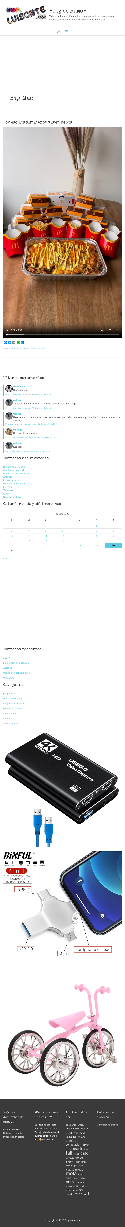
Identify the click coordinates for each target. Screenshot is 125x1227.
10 (12, 535)
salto (68, 1190)
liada (68, 1166)
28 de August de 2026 (41, 408)
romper (69, 1186)
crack (77, 1149)
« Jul (5, 558)
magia (74, 1165)
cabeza (84, 1128)
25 (28, 545)
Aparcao (7, 667)
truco (78, 1194)
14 (79, 535)
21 (79, 540)
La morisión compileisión (16, 663)
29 (96, 545)
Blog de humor (67, 11)
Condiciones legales (107, 1124)
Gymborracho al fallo (14, 470)
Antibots (7, 477)
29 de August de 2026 (41, 394)
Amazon (70, 1128)
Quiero (6, 493)
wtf (86, 1194)
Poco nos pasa (11, 480)
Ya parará (8, 490)
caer (69, 1133)
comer (81, 1137)
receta (80, 1182)
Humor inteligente (12, 698)
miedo (79, 1169)
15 (96, 535)
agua (81, 1124)
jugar (77, 1162)
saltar (83, 1186)
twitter (6, 718)
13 (62, 535)
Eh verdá (8, 487)
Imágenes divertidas (13, 703)
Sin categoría (10, 713)
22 (96, 540)
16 (113, 535)
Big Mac (24, 348)
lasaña (42, 348)
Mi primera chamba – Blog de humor (20, 424)
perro (71, 1182)
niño (68, 1178)
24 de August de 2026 (40, 451)
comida (33, 348)
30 (113, 545)
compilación (73, 1144)
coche (71, 1137)
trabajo (69, 1194)
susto (74, 1190)
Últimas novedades (13, 1133)
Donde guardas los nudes (16, 473)
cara (76, 1133)
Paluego (17, 429)
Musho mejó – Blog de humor (17, 394)
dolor (86, 1149)
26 (45, 545)
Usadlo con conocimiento (16, 673)
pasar (75, 1178)
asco (77, 1129)
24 (11, 545)
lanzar (84, 1162)
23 (113, 540)
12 (45, 535)
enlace (49, 1132)
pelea (82, 1178)
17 (12, 540)
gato (84, 1153)
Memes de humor (12, 708)
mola (71, 1173)
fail (69, 1153)
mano (80, 1165)
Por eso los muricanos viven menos (37, 123)
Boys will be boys (12, 497)
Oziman (17, 400)
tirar (81, 1189)
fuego (76, 1154)
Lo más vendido (11, 1129)
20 (62, 540)
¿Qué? (6, 657)
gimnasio (70, 1158)
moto (81, 1174)
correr (86, 1145)
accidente (71, 1125)
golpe (79, 1157)
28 (79, 545)
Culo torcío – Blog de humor (17, 451)
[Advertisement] (62, 55)
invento (70, 1161)
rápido (76, 1186)
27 (62, 545)
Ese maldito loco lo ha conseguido (20, 437)
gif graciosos (10, 693)
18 (29, 540)
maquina (70, 1170)
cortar (68, 1149)
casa (82, 1133)
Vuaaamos (8, 678)
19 (45, 540)
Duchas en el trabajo (14, 467)
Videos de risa (10, 348)
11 (29, 535)
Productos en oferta (13, 1136)
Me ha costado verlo (14, 483)
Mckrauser (19, 386)
